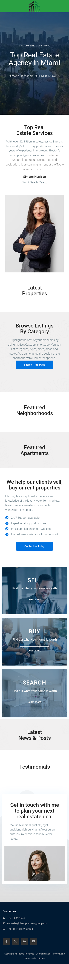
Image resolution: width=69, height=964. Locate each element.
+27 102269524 (16, 918)
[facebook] (6, 941)
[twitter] (15, 941)
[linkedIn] (24, 941)
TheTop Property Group (20, 928)
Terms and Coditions (34, 958)
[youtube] (33, 941)
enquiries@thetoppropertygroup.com (27, 923)
